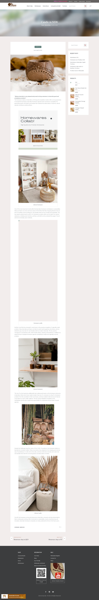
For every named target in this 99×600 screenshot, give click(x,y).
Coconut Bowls (21, 555)
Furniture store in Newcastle (77, 70)
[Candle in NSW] (38, 73)
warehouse (22, 527)
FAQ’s (52, 560)
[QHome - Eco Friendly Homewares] (12, 5)
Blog (35, 558)
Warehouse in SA (74, 57)
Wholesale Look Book (39, 563)
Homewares (21, 558)
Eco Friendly (37, 560)
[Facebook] (46, 592)
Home (42, 25)
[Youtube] (53, 592)
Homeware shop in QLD (21, 539)
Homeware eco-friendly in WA (77, 59)
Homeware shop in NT (55, 539)
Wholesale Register (55, 555)
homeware (16, 527)
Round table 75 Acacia (14, 595)
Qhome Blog (47, 25)
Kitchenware (21, 563)
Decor (19, 560)
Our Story (36, 555)
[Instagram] (49, 592)
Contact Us (53, 558)
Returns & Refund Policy (40, 565)
